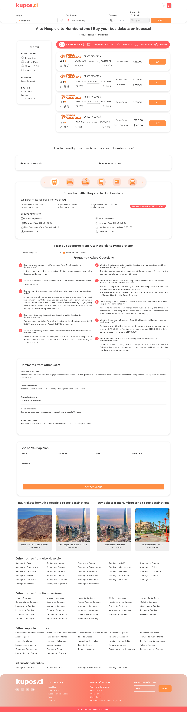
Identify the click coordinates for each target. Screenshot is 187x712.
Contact (51, 700)
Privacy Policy (96, 690)
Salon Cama (26, 91)
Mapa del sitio (96, 697)
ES (164, 6)
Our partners (53, 690)
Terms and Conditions (99, 687)
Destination (71, 15)
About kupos (53, 687)
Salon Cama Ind (28, 98)
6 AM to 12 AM (31, 62)
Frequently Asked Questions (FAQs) (105, 700)
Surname (62, 453)
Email (97, 453)
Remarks (26, 463)
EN (169, 6)
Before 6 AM (30, 58)
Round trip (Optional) (135, 14)
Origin (19, 15)
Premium (25, 95)
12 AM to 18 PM (32, 66)
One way (113, 15)
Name (24, 453)
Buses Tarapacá (28, 81)
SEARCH (161, 20)
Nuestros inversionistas (58, 694)
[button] (37, 20)
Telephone (136, 453)
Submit (165, 688)
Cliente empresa (97, 694)
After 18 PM (30, 70)
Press (50, 697)
